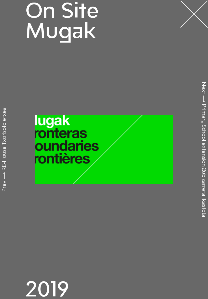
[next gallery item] (104, 149)
